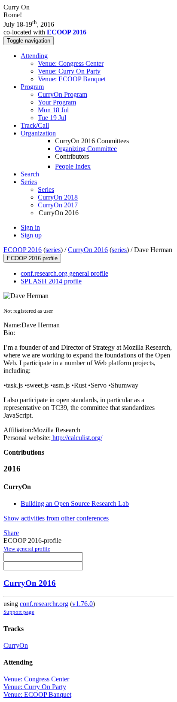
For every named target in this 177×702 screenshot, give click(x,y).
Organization (38, 133)
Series (46, 189)
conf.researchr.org (44, 603)
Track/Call (35, 125)
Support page (18, 612)
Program (32, 86)
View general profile (26, 548)
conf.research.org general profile (64, 273)
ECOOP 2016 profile (32, 258)
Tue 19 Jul (52, 117)
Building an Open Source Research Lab (75, 503)
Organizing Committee (86, 148)
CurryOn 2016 (88, 249)
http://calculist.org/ (76, 437)
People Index (73, 166)
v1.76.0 (82, 603)
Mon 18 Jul (53, 110)
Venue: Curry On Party (69, 71)
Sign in (30, 227)
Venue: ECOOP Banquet (72, 79)
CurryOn (15, 645)
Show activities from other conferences (56, 518)
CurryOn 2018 (58, 197)
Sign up (31, 235)
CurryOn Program (62, 94)
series (53, 249)
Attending (34, 55)
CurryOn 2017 (58, 205)
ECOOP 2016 (22, 249)
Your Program (57, 102)
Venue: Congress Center (71, 63)
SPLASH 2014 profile (51, 281)
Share (11, 532)
